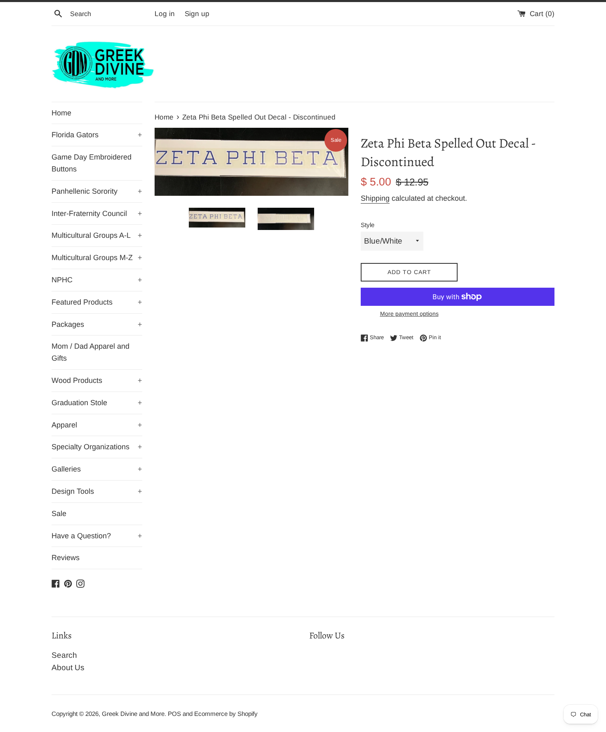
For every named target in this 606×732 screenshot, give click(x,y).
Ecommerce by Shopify (226, 713)
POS (174, 713)
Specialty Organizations (97, 447)
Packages (97, 324)
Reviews (66, 558)
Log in (165, 14)
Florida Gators (97, 135)
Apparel (97, 425)
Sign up (197, 14)
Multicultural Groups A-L (97, 235)
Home (61, 113)
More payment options (409, 313)
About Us (68, 667)
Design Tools (97, 491)
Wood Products (97, 380)
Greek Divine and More (133, 713)
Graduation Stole (97, 403)
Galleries (97, 469)
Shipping (375, 198)
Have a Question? (97, 536)
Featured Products (97, 302)
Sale (59, 513)
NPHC (97, 280)
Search (64, 655)
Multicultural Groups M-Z (97, 257)
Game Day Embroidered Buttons (92, 163)
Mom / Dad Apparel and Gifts (90, 352)
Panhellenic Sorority (97, 191)
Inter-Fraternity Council (97, 213)
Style (367, 224)
